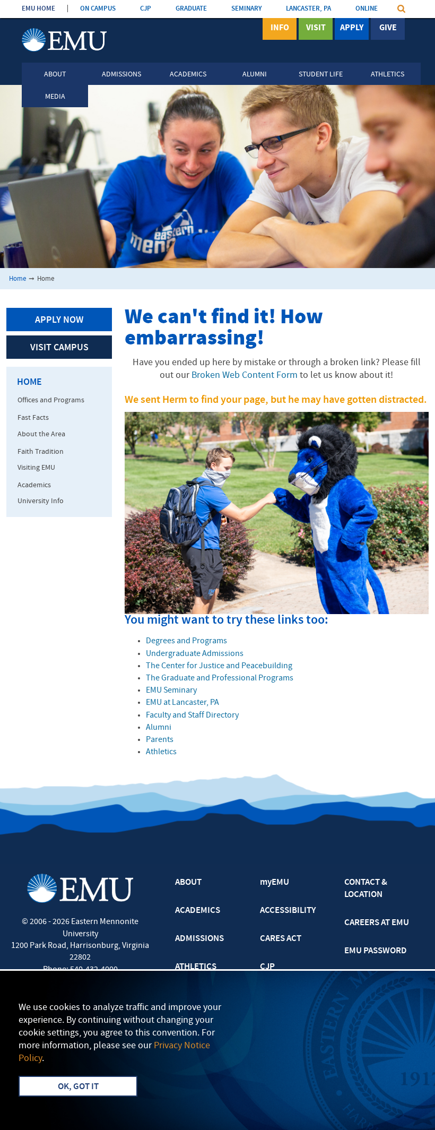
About (55, 75)
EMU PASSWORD (375, 951)
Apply (351, 28)
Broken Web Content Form (245, 375)
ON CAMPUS (98, 8)
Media (55, 97)
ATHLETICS (195, 967)
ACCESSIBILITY (288, 911)
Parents (159, 740)
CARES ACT (280, 939)
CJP (145, 8)
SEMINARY (246, 8)
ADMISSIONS (199, 939)
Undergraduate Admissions (194, 654)
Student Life (321, 75)
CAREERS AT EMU (376, 923)
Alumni (254, 75)
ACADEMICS (197, 911)
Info (280, 28)
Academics (188, 75)
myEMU (274, 882)
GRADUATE (191, 8)
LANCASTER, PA (308, 8)
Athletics (387, 75)
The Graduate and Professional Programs (219, 678)
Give (388, 28)
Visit (316, 28)
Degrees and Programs (186, 641)
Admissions (121, 75)
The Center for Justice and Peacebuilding (219, 666)
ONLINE (366, 8)
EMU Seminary (171, 690)
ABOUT (188, 882)
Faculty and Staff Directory (192, 715)
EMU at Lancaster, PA (182, 702)
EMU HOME (38, 8)
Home (17, 278)
